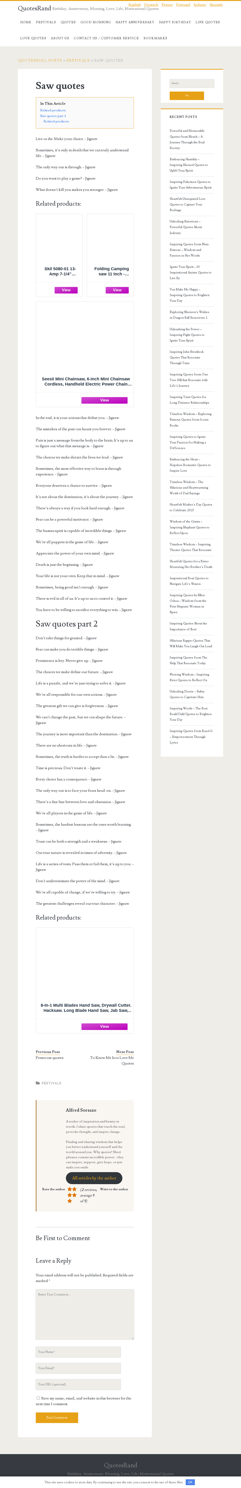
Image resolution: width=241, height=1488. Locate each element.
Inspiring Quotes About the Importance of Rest (188, 626)
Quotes (68, 22)
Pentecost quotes (50, 1057)
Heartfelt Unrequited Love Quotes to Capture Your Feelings (187, 204)
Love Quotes (33, 38)
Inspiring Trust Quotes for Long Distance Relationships (189, 400)
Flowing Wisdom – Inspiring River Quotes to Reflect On (189, 677)
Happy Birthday (175, 22)
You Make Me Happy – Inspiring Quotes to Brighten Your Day (189, 295)
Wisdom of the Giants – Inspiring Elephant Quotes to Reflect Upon (189, 527)
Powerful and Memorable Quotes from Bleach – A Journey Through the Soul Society (187, 139)
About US (60, 38)
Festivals (46, 22)
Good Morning (95, 22)
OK (190, 1482)
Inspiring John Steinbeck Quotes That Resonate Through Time (187, 357)
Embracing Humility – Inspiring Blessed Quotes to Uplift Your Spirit (189, 165)
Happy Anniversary (135, 22)
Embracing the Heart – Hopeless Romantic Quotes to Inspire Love (190, 465)
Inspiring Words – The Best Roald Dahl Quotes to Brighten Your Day (191, 714)
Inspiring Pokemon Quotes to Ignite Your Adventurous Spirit (191, 184)
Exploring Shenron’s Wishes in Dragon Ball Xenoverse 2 (189, 315)
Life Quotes (208, 22)
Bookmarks (156, 38)
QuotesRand (34, 8)
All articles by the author (94, 1178)
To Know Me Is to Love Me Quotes (112, 1060)
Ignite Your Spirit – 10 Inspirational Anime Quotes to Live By (191, 272)
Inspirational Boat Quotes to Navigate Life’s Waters (189, 581)
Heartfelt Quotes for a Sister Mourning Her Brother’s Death (191, 564)
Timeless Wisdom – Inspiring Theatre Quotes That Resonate (191, 547)
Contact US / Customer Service (106, 38)
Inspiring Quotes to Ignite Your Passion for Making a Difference (188, 442)
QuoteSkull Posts (40, 60)
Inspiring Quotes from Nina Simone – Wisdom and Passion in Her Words (189, 249)
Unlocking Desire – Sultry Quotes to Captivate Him (187, 694)
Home (26, 22)
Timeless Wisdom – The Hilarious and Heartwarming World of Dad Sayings (189, 487)
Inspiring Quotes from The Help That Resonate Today (188, 660)
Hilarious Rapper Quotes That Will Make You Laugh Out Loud (191, 643)
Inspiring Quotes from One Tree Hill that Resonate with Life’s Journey (189, 380)
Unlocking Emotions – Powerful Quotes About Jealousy (186, 227)
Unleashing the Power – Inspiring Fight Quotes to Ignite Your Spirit (187, 334)
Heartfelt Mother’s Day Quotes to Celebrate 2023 (191, 507)
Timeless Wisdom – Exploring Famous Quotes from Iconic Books (191, 419)
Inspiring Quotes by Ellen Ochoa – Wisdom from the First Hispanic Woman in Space (188, 603)
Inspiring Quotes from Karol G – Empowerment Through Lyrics (191, 736)
